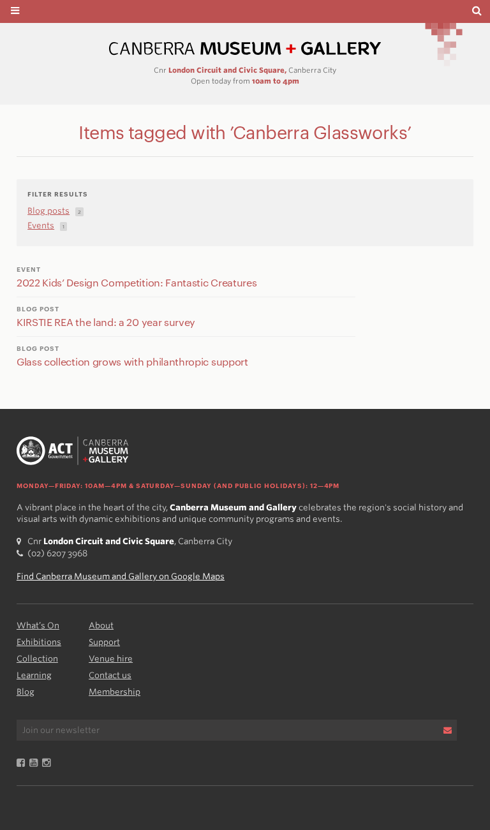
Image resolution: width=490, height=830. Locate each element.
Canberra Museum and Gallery (245, 48)
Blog (25, 692)
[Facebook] (23, 763)
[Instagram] (48, 763)
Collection (37, 658)
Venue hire (111, 658)
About (101, 625)
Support (104, 642)
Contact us (110, 675)
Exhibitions (39, 642)
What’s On (38, 625)
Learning (34, 675)
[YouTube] (35, 763)
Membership (114, 692)
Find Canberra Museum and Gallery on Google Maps (121, 576)
